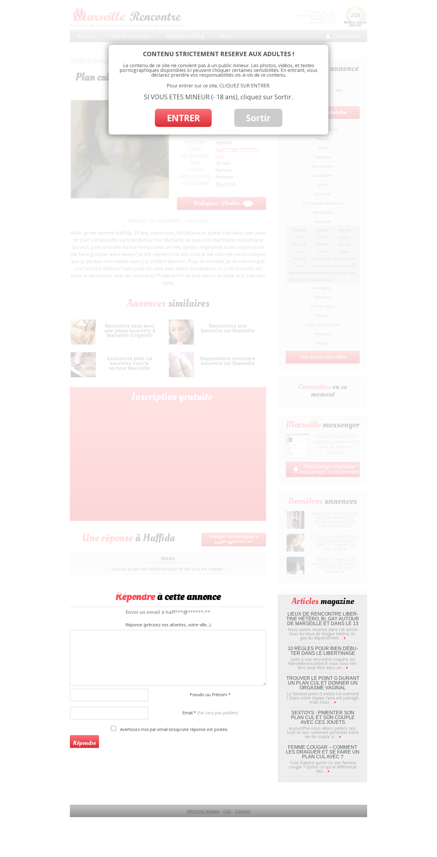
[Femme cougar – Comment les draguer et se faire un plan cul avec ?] (329, 771)
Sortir (258, 118)
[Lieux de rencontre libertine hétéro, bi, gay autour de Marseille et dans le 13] (345, 638)
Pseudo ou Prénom (210, 694)
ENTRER (183, 118)
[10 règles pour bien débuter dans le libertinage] (347, 667)
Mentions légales (203, 811)
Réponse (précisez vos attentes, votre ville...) (168, 625)
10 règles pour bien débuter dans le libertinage (323, 651)
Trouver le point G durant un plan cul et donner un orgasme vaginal (322, 683)
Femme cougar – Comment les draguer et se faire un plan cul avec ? (322, 752)
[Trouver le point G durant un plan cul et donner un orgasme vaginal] (335, 702)
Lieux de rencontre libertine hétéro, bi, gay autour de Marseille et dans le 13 (322, 618)
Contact (242, 811)
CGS (227, 811)
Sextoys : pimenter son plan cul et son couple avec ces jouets (323, 717)
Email (210, 713)
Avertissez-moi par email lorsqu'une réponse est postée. (173, 729)
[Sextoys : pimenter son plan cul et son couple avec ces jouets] (340, 736)
